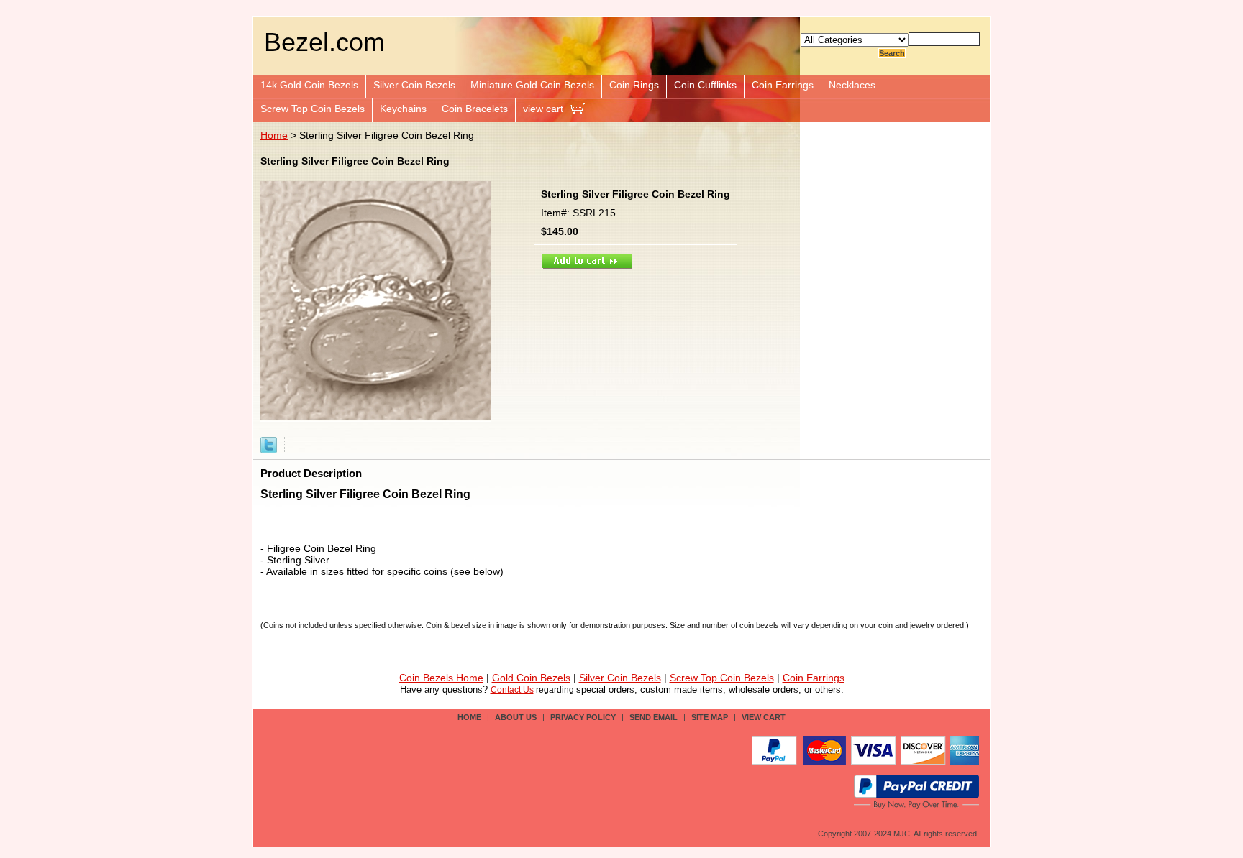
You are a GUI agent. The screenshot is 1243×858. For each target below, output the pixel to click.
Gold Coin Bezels (531, 678)
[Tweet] (268, 444)
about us (516, 717)
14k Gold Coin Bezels (309, 85)
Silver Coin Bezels (414, 85)
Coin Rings (634, 85)
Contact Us (512, 690)
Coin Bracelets (475, 108)
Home (274, 135)
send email (653, 717)
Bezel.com (324, 42)
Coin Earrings (783, 85)
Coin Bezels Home (441, 678)
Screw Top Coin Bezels (312, 108)
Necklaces (852, 85)
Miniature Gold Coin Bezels (532, 85)
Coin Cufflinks (705, 85)
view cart (543, 108)
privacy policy (583, 717)
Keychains (403, 108)
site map (709, 717)
